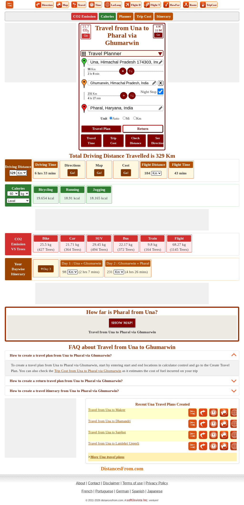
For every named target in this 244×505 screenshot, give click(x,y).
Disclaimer (111, 483)
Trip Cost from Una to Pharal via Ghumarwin (87, 371)
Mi (128, 118)
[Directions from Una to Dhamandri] (203, 424)
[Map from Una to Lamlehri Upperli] (224, 446)
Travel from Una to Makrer (106, 410)
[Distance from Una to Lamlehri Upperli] (192, 446)
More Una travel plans (107, 457)
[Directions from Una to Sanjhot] (203, 435)
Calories (107, 16)
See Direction (157, 140)
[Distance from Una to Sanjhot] (192, 435)
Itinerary (164, 16)
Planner (125, 16)
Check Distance (135, 140)
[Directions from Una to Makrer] (203, 412)
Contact (94, 483)
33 (158, 30)
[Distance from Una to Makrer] (192, 412)
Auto (115, 118)
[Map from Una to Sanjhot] (224, 435)
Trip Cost (144, 16)
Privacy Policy (157, 483)
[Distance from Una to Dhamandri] (192, 424)
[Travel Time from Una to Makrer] (213, 412)
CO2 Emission (84, 16)
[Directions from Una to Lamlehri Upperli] (203, 446)
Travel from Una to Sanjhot (107, 432)
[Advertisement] (40, 52)
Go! (72, 173)
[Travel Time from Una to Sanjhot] (213, 435)
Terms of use (132, 483)
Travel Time (91, 140)
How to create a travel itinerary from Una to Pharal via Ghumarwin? (64, 391)
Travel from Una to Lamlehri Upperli (113, 443)
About (80, 483)
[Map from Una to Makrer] (224, 412)
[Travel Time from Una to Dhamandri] (213, 424)
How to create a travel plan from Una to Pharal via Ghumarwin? (61, 355)
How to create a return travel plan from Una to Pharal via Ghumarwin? (66, 381)
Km (138, 118)
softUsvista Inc (137, 500)
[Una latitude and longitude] (234, 412)
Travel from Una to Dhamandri (109, 421)
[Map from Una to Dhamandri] (224, 424)
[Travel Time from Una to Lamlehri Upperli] (213, 446)
